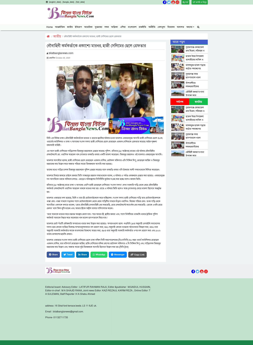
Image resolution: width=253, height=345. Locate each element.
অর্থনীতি (151, 27)
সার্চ (186, 2)
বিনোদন (171, 27)
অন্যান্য (189, 27)
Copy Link (139, 254)
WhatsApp (100, 254)
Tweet (69, 254)
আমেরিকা (88, 27)
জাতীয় (70, 27)
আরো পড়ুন (179, 42)
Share (55, 254)
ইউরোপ (78, 27)
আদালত (180, 27)
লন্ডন (107, 27)
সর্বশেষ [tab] (179, 102)
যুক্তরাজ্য (98, 27)
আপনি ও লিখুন (200, 2)
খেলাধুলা (161, 27)
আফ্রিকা (114, 27)
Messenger (119, 254)
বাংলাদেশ (132, 27)
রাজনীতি (142, 27)
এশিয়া (123, 27)
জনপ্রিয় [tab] (198, 102)
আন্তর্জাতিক (60, 27)
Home (49, 27)
